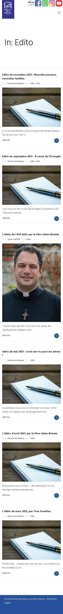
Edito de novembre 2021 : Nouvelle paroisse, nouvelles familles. (29, 77)
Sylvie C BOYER (14, 239)
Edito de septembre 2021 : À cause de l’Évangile (31, 156)
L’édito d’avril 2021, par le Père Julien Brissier (30, 433)
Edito (32, 83)
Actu (38, 83)
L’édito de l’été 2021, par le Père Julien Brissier (30, 234)
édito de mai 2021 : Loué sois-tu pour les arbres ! (31, 354)
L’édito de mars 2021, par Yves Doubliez (26, 511)
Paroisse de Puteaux (16, 83)
